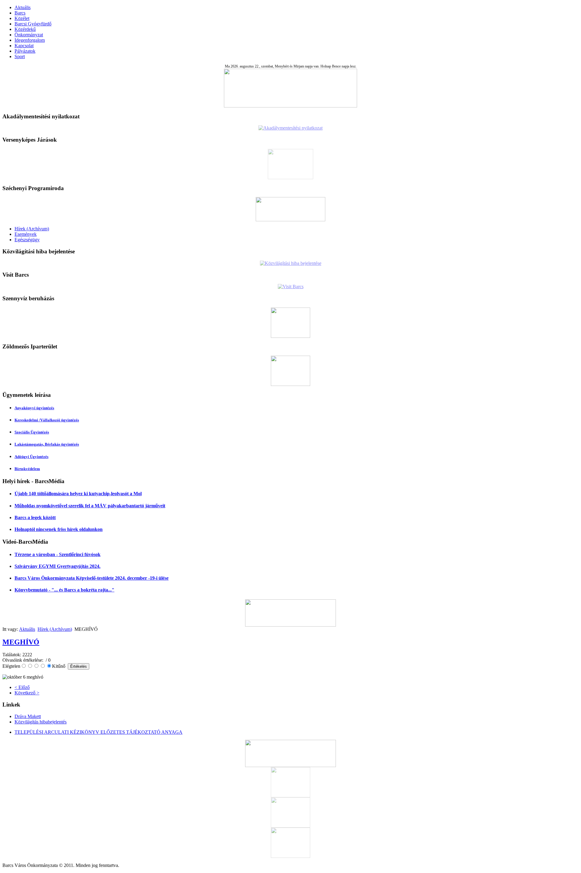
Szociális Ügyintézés (32, 432)
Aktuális (23, 7)
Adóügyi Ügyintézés (31, 456)
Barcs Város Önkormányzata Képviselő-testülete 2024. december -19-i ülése (92, 578)
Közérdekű (25, 29)
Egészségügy (27, 239)
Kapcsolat (24, 45)
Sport (20, 56)
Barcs (20, 12)
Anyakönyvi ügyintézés (34, 408)
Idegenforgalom (30, 40)
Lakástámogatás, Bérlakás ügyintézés (47, 444)
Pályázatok (25, 51)
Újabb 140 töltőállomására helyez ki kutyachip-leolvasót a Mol (78, 493)
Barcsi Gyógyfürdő (33, 23)
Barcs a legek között (35, 517)
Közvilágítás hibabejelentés (41, 721)
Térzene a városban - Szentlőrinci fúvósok (57, 554)
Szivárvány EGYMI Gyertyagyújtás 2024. (57, 566)
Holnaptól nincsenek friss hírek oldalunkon (59, 529)
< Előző (22, 687)
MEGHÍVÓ (20, 642)
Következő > (27, 692)
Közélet (22, 18)
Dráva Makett (28, 716)
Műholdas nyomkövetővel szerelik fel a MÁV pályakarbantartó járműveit (90, 505)
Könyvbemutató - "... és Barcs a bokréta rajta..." (64, 589)
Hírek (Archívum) (32, 228)
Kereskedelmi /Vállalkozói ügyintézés (47, 420)
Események (26, 234)
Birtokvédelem (27, 468)
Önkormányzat (29, 34)
